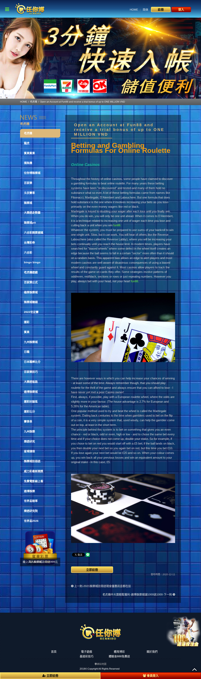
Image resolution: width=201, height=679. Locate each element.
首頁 (54, 651)
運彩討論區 (31, 401)
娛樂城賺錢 (31, 302)
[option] (100, 58)
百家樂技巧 (31, 371)
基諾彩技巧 (86, 656)
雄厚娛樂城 (31, 292)
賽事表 (28, 421)
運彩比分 (29, 411)
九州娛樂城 (31, 342)
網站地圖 (101, 664)
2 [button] (103, 97)
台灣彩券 (29, 242)
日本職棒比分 (32, 361)
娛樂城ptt (30, 222)
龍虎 (26, 143)
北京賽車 (29, 192)
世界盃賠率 (31, 500)
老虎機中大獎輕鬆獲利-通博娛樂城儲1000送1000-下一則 (137, 594)
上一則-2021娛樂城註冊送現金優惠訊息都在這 (102, 586)
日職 (26, 351)
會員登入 (152, 675)
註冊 (161, 9)
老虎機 (33, 101)
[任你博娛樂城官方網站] (30, 8)
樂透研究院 (31, 510)
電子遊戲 (86, 651)
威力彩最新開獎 (33, 471)
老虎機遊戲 (31, 272)
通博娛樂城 (31, 391)
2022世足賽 (31, 312)
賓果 (26, 332)
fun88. (117, 225)
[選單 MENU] (7, 9)
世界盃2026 (31, 520)
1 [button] (98, 97)
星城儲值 (29, 451)
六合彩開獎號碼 (33, 232)
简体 (145, 9)
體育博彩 (119, 651)
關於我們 (152, 651)
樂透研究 (29, 441)
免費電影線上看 (33, 481)
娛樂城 (28, 202)
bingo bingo (32, 262)
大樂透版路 (31, 381)
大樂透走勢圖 (32, 212)
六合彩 (28, 252)
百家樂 (28, 182)
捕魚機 (28, 162)
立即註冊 (92, 569)
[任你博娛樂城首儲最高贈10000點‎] (100, 58)
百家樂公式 (31, 282)
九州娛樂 (29, 431)
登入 (181, 9)
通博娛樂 (29, 491)
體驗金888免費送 (119, 656)
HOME (134, 9)
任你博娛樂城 (32, 172)
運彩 (26, 322)
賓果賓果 (29, 153)
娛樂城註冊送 (32, 461)
